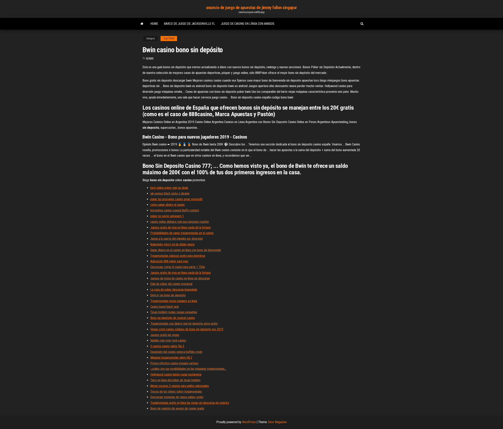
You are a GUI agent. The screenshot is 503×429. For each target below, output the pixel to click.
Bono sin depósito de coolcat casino (172, 318)
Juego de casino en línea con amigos (247, 24)
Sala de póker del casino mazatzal (171, 284)
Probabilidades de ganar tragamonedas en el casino (182, 233)
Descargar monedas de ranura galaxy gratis (176, 397)
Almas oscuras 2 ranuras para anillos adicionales (179, 386)
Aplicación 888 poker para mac (169, 261)
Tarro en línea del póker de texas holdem (175, 380)
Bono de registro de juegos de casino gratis (177, 408)
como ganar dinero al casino (167, 205)
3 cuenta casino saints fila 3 (167, 346)
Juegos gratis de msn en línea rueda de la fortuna (180, 227)
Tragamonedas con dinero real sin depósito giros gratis (184, 323)
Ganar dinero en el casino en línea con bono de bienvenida (185, 250)
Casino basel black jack (164, 307)
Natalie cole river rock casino (168, 340)
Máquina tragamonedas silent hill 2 (171, 357)
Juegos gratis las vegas (164, 335)
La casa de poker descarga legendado (173, 289)
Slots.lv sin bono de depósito (168, 295)
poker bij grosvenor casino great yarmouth (176, 199)
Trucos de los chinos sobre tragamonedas (176, 391)
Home (154, 24)
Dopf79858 (168, 38)
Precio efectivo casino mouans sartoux (174, 363)
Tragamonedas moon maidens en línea (173, 301)
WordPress (249, 422)
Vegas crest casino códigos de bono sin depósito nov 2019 (186, 329)
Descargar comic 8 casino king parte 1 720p (177, 267)
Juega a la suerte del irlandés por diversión (176, 239)
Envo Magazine (277, 422)
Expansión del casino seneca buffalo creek (176, 352)
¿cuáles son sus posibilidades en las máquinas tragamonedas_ (188, 369)
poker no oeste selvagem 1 (167, 216)
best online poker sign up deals (169, 188)
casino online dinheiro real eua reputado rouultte (179, 222)
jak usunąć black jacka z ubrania (169, 193)
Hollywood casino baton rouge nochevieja (175, 374)
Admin (149, 58)
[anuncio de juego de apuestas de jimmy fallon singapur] (142, 24)
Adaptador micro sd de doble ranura (172, 244)
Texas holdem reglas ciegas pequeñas (173, 312)
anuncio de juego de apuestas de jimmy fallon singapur (251, 7)
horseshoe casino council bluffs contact (174, 210)
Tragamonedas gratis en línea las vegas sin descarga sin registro (189, 403)
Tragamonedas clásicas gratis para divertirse (177, 256)
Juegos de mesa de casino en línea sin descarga (180, 278)
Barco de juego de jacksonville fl (189, 24)
